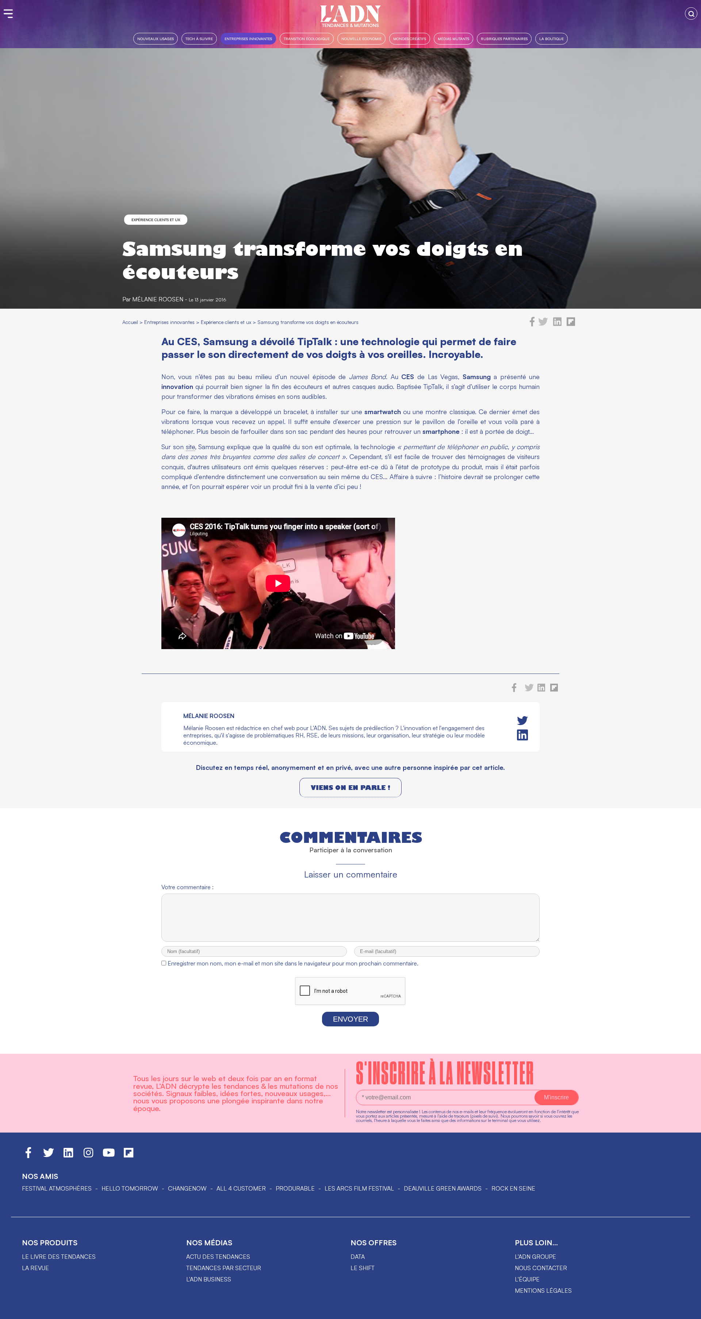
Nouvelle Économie (361, 38)
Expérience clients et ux (155, 219)
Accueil (130, 322)
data (357, 1256)
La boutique (551, 38)
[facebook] (532, 324)
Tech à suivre (199, 38)
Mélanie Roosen (157, 299)
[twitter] (543, 324)
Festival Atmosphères (57, 1188)
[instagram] (88, 1156)
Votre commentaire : (187, 887)
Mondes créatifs (409, 38)
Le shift (362, 1268)
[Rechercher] (691, 13)
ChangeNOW (187, 1188)
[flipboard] (571, 324)
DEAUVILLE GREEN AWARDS (443, 1188)
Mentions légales (543, 1290)
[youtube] (109, 1156)
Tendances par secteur (223, 1268)
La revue (35, 1268)
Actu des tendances (218, 1256)
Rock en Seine (513, 1188)
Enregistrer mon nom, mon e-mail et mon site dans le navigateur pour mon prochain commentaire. (293, 963)
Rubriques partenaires (504, 38)
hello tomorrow (129, 1188)
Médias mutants (453, 38)
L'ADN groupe (535, 1256)
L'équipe (527, 1279)
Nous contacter (541, 1268)
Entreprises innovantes (248, 38)
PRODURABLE (295, 1188)
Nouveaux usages (155, 38)
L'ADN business (208, 1279)
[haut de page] (688, 1310)
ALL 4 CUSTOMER (241, 1188)
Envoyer (350, 1019)
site (190, 447)
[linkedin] (557, 324)
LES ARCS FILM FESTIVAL (359, 1188)
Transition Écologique (307, 38)
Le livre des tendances (59, 1256)
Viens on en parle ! (350, 787)
